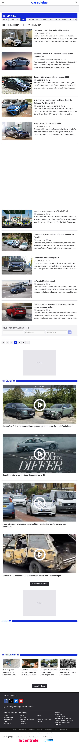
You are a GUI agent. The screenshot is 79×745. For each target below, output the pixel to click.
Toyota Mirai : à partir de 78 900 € (47, 123)
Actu (23, 19)
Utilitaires (23, 723)
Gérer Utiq (58, 724)
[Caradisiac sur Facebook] (6, 701)
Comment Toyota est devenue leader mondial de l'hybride (54, 235)
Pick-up (22, 721)
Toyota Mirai (9, 15)
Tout (73, 19)
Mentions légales (60, 716)
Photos (57, 19)
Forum (51, 19)
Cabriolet (23, 717)
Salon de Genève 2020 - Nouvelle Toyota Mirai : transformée (53, 55)
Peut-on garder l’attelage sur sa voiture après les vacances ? (9, 672)
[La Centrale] (28, 742)
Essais (12, 19)
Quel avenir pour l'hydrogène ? (46, 258)
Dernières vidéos (8, 381)
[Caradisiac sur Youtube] (21, 701)
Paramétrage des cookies (62, 722)
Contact (14, 730)
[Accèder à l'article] (39, 404)
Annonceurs (22, 730)
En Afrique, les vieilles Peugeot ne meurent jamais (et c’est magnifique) (32, 576)
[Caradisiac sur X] (11, 701)
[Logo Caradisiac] (39, 4)
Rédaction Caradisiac (35, 730)
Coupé (22, 715)
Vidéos (64, 19)
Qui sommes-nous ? (51, 730)
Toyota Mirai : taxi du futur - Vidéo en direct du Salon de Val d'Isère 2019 (53, 101)
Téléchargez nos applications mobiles (19, 707)
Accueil (5, 19)
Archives (57, 712)
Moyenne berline (8, 717)
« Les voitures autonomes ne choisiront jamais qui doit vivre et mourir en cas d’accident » (34, 525)
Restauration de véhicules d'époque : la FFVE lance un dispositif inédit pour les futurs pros (68, 672)
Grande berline (8, 719)
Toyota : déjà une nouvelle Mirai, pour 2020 (51, 77)
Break (5, 721)
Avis (17, 19)
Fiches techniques (32, 19)
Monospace (7, 723)
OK (70, 332)
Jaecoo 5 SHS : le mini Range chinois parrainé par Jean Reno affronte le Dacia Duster (38, 426)
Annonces (43, 19)
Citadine (6, 715)
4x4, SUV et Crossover (27, 719)
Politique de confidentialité (63, 718)
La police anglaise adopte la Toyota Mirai (51, 211)
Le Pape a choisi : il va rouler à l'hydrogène (51, 30)
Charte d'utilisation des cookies (64, 720)
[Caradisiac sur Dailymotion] (16, 701)
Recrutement (63, 730)
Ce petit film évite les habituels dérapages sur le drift (24, 475)
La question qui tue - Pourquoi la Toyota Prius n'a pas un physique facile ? (54, 305)
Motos (39, 715)
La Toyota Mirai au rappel (44, 281)
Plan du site (58, 714)
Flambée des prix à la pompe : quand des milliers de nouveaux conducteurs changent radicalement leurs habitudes (30, 672)
